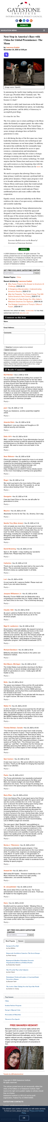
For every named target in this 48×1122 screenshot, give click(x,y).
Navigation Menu (9, 30)
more (38, 166)
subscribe (30, 310)
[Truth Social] (6, 56)
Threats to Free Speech (12, 1019)
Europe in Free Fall (12, 946)
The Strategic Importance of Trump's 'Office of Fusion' (25, 305)
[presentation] (10, 941)
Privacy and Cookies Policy (33, 1112)
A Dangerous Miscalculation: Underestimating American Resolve (24, 290)
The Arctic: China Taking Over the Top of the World (22, 986)
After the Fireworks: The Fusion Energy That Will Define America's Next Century (25, 295)
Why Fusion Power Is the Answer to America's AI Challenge (26, 285)
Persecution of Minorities (13, 1014)
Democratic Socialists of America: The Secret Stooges (23, 953)
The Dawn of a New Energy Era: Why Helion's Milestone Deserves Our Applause (25, 300)
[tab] (10, 941)
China (19, 277)
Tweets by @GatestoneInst (13, 1074)
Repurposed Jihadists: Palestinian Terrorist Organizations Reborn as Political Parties (20, 961)
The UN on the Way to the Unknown (17, 970)
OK (24, 1118)
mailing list (24, 313)
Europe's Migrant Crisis (12, 1010)
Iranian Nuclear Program (13, 1005)
